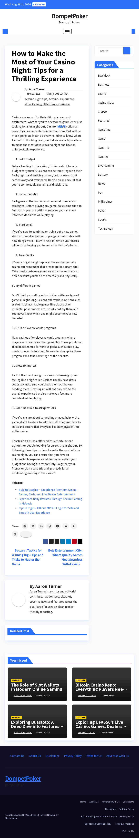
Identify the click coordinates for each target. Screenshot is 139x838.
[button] (128, 31)
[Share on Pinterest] (57, 526)
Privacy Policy (73, 756)
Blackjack (104, 75)
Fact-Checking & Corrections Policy (99, 816)
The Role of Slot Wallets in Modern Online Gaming (36, 687)
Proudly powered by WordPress (21, 814)
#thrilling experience (56, 104)
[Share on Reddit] (65, 526)
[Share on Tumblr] (74, 526)
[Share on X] (33, 526)
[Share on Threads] (15, 534)
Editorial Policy (126, 808)
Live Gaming (106, 165)
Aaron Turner (36, 89)
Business (103, 84)
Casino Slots (106, 102)
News (101, 183)
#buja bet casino (57, 93)
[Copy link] (26, 534)
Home (83, 801)
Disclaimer (52, 756)
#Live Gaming (33, 104)
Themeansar (11, 817)
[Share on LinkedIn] (41, 526)
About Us (35, 756)
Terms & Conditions (124, 823)
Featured (104, 120)
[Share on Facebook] (25, 526)
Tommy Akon (43, 695)
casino (102, 93)
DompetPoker (69, 16)
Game (101, 138)
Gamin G (103, 147)
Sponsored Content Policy (98, 823)
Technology (105, 228)
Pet (100, 192)
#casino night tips (36, 99)
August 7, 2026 (86, 732)
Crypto (102, 111)
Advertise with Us (117, 756)
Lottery (103, 174)
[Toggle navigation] (67, 31)
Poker (102, 210)
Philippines (105, 201)
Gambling (104, 129)
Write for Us (94, 756)
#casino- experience (61, 99)
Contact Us (17, 756)
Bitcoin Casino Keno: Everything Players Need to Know (100, 689)
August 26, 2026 (23, 695)
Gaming (103, 156)
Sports (102, 219)
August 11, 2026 (87, 695)
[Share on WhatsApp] (49, 526)
